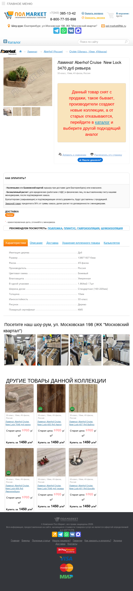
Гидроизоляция (88, 228)
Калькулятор (112, 243)
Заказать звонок (95, 17)
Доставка (52, 243)
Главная (15, 540)
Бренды (26, 540)
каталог (102, 122)
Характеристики (15, 243)
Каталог (14, 42)
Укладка (117, 540)
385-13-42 (63, 13)
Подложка (55, 228)
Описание (36, 243)
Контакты (72, 543)
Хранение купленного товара (81, 243)
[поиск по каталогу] (126, 41)
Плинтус (70, 228)
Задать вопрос (94, 13)
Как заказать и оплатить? (98, 540)
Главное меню (19, 3)
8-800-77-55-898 (63, 18)
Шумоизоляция (112, 228)
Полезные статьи (41, 540)
